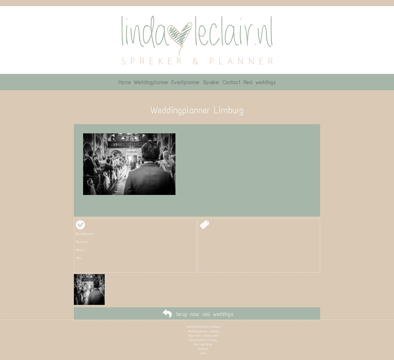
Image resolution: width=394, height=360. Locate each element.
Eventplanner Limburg (203, 340)
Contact (203, 349)
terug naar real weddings (204, 314)
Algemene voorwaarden (203, 336)
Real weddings (203, 344)
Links (203, 353)
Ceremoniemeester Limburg (203, 327)
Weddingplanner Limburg (203, 331)
